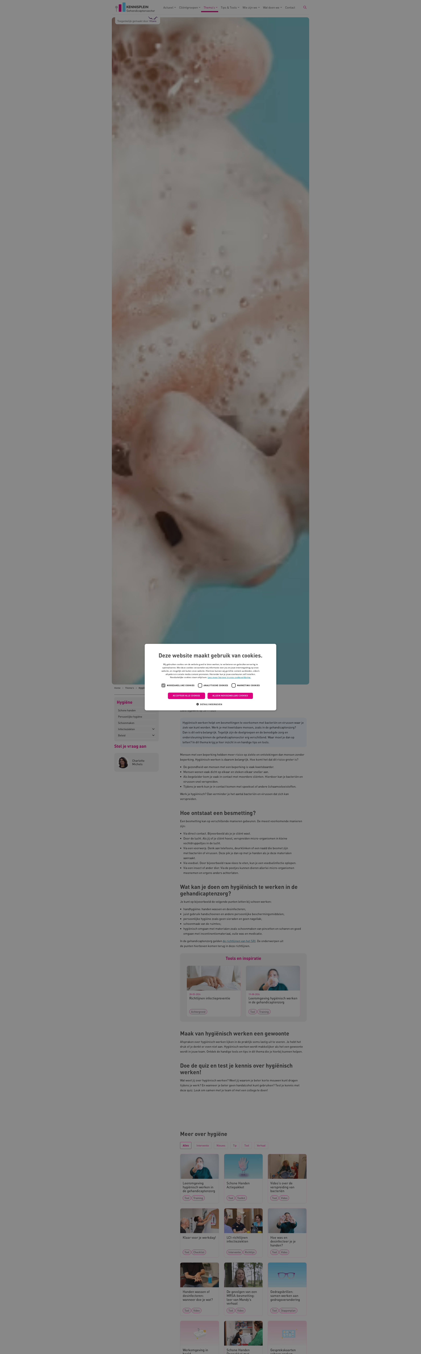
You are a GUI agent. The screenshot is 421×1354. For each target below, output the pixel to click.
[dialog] (210, 677)
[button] (210, 704)
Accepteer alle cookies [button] (186, 695)
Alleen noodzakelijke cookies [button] (230, 695)
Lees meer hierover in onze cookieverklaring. (229, 677)
